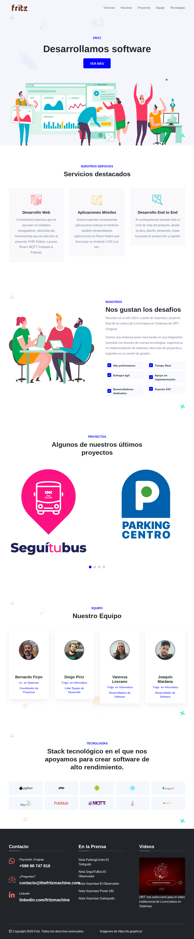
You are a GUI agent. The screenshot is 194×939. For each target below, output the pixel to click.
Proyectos (144, 7)
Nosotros (126, 7)
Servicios (109, 7)
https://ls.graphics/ (130, 931)
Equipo (160, 7)
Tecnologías (177, 7)
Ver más (97, 63)
